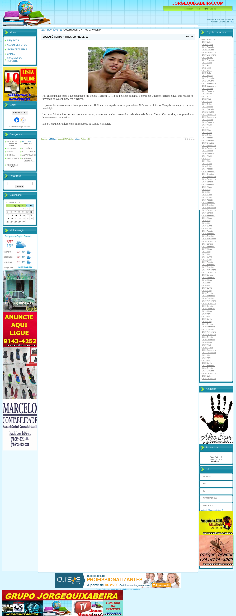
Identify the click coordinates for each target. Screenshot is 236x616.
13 (12, 215)
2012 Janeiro (207, 89)
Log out (213, 9)
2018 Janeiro (207, 275)
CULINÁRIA (27, 148)
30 (23, 222)
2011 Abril (206, 65)
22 (19, 218)
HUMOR (10, 152)
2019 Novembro (209, 332)
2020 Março (207, 342)
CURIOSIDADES (29, 152)
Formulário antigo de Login (20, 126)
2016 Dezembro (209, 241)
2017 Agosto (207, 262)
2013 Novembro (209, 145)
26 (8, 222)
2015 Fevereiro (208, 184)
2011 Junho (207, 70)
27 (12, 222)
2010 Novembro (209, 52)
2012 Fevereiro (208, 91)
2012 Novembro (209, 114)
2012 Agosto (207, 107)
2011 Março (207, 63)
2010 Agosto (207, 44)
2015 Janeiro (207, 182)
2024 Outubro (208, 371)
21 (16, 218)
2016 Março (207, 218)
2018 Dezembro (209, 303)
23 (23, 218)
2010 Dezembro (209, 55)
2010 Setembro (208, 47)
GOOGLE (207, 476)
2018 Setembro (208, 296)
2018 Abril (206, 283)
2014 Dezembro (209, 179)
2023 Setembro (208, 366)
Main (43, 30)
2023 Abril (206, 358)
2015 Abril (206, 189)
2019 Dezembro (209, 334)
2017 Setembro (208, 265)
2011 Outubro (208, 81)
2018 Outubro (208, 298)
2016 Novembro (209, 239)
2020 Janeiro (207, 337)
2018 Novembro (209, 301)
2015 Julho (206, 197)
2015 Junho (207, 195)
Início (199, 9)
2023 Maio (206, 360)
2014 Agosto (207, 169)
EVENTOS (11, 148)
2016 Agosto (207, 231)
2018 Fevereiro (208, 278)
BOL (205, 484)
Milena (77, 139)
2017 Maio (206, 254)
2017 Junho (207, 257)
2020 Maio (206, 345)
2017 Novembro (209, 270)
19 (8, 218)
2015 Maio (206, 192)
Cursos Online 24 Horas (105, 589)
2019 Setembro (208, 327)
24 (27, 218)
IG (204, 491)
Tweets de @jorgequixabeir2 (211, 510)
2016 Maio (206, 223)
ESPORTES (12, 142)
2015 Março (207, 187)
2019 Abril (206, 314)
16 (23, 215)
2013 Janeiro (207, 120)
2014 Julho (206, 166)
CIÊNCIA (11, 155)
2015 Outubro (208, 205)
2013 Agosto (207, 138)
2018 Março (207, 280)
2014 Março (207, 156)
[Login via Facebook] (16, 120)
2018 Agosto (207, 293)
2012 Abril (206, 96)
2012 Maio (206, 99)
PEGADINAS (12, 165)
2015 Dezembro (209, 210)
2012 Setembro (208, 109)
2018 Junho (207, 288)
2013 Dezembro (209, 148)
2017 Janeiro (207, 244)
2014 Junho (207, 164)
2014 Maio (206, 161)
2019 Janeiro (207, 306)
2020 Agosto (207, 347)
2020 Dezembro (209, 350)
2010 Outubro (208, 50)
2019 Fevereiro (208, 309)
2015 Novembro (209, 208)
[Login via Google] (23, 120)
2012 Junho (207, 101)
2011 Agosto (207, 76)
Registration (188, 9)
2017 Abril (206, 252)
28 (16, 222)
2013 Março (207, 125)
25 (31, 218)
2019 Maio (206, 316)
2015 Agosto (207, 200)
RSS (232, 22)
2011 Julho (206, 73)
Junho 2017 (13, 203)
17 (27, 215)
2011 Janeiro (207, 57)
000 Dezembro (208, 39)
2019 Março (207, 311)
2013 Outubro (208, 143)
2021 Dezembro (209, 353)
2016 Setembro (208, 233)
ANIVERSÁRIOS (29, 155)
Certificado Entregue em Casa (128, 589)
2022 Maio (206, 355)
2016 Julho (206, 228)
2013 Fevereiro (208, 122)
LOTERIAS (208, 505)
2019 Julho (206, 322)
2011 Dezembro (209, 86)
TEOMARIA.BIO (210, 498)
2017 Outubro (208, 267)
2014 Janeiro (207, 151)
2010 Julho (206, 42)
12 (8, 215)
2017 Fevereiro (208, 246)
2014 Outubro (208, 174)
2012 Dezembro (209, 117)
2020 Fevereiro (208, 340)
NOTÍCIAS (26, 142)
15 (19, 215)
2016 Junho (207, 226)
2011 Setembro (208, 78)
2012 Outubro (208, 112)
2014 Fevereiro (208, 153)
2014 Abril (206, 158)
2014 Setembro (208, 171)
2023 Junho (207, 363)
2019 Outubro (208, 329)
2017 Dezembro (209, 272)
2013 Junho (207, 133)
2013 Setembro (208, 140)
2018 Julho (206, 290)
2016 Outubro (208, 236)
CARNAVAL (27, 158)
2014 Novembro (209, 177)
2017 (49, 30)
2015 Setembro (208, 202)
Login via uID (19, 112)
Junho (55, 30)
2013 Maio (206, 130)
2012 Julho (206, 104)
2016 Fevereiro (208, 215)
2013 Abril (206, 127)
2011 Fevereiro (208, 60)
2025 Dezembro (209, 378)
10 (27, 212)
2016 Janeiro (207, 213)
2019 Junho (207, 319)
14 (16, 215)
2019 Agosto (207, 324)
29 (19, 222)
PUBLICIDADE (13, 158)
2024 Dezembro (209, 373)
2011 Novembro (209, 83)
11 (31, 212)
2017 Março (207, 249)
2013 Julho (206, 135)
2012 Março (207, 94)
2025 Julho (206, 376)
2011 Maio (206, 68)
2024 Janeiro (207, 368)
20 (12, 218)
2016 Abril (206, 221)
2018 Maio (206, 285)
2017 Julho (206, 259)
